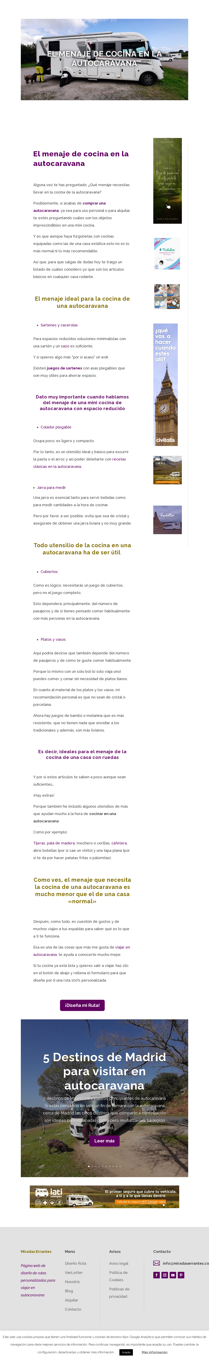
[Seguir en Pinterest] (181, 1275)
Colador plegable (56, 427)
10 (120, 1166)
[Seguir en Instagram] (164, 1275)
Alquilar (71, 1300)
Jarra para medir (51, 487)
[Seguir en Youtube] (173, 1275)
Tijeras (39, 843)
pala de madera (61, 843)
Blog (69, 1291)
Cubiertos (49, 571)
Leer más (104, 1140)
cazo (65, 346)
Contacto (73, 1309)
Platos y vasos (53, 639)
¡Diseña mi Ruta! (82, 1005)
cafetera (119, 843)
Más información (154, 1352)
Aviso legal (118, 1263)
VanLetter (74, 1272)
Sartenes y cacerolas (59, 325)
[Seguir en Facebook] (156, 1275)
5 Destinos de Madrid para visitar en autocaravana (104, 1071)
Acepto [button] (126, 1352)
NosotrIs (72, 1282)
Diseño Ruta (75, 1263)
